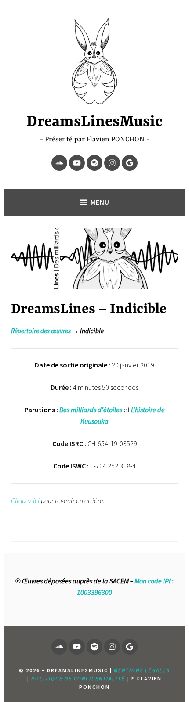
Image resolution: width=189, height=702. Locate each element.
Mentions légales (142, 670)
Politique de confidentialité (78, 678)
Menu (100, 202)
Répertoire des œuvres (41, 331)
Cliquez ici (25, 500)
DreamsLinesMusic (94, 122)
